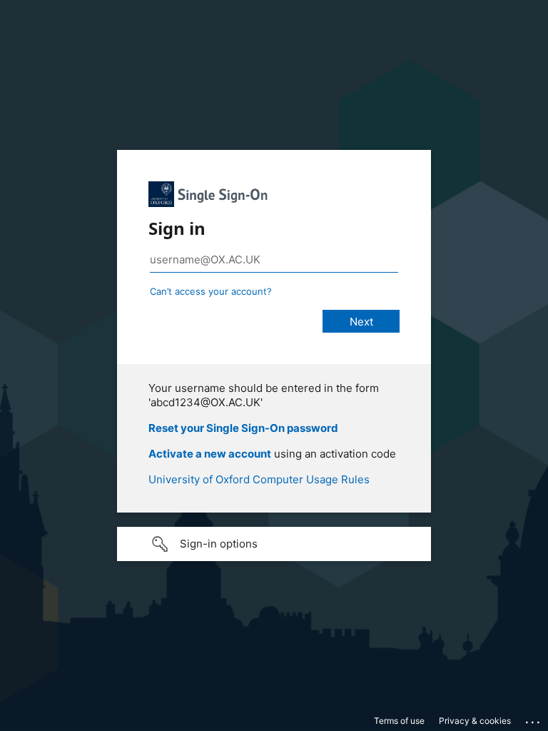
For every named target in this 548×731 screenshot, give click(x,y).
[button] (274, 544)
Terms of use (399, 720)
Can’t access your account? (211, 291)
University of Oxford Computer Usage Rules (259, 479)
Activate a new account (209, 453)
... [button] (533, 719)
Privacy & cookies (475, 720)
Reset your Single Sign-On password (243, 428)
